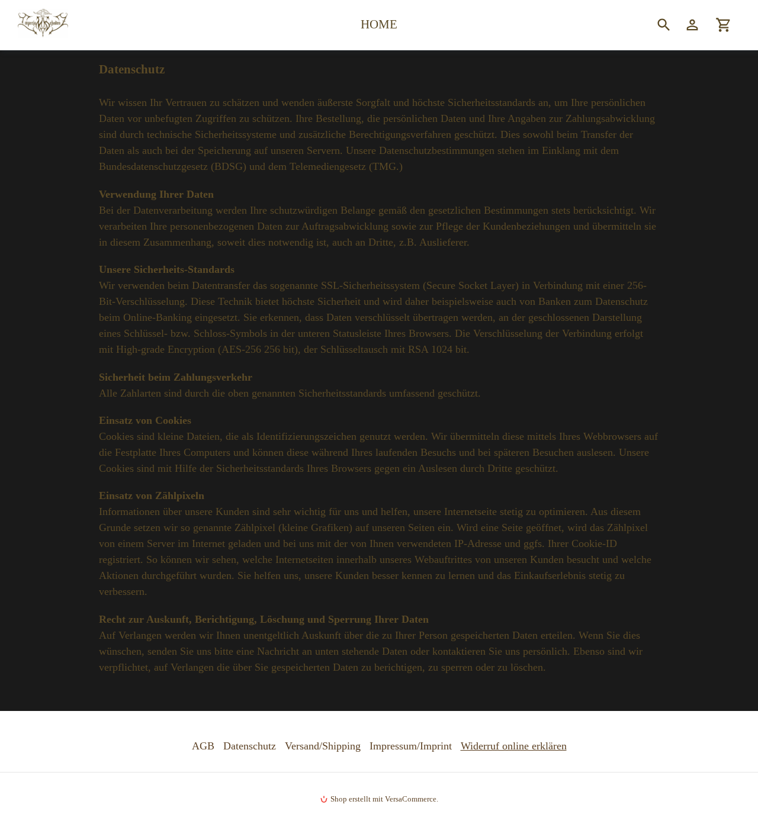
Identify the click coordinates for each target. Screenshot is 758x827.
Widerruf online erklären (514, 746)
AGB (203, 746)
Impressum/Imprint (411, 746)
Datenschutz (249, 746)
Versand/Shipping (323, 746)
